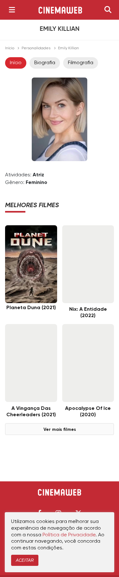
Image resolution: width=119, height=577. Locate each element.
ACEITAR (25, 560)
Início (9, 48)
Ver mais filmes (59, 429)
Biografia (44, 62)
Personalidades (36, 48)
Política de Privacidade (69, 535)
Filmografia (80, 62)
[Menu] (12, 9)
